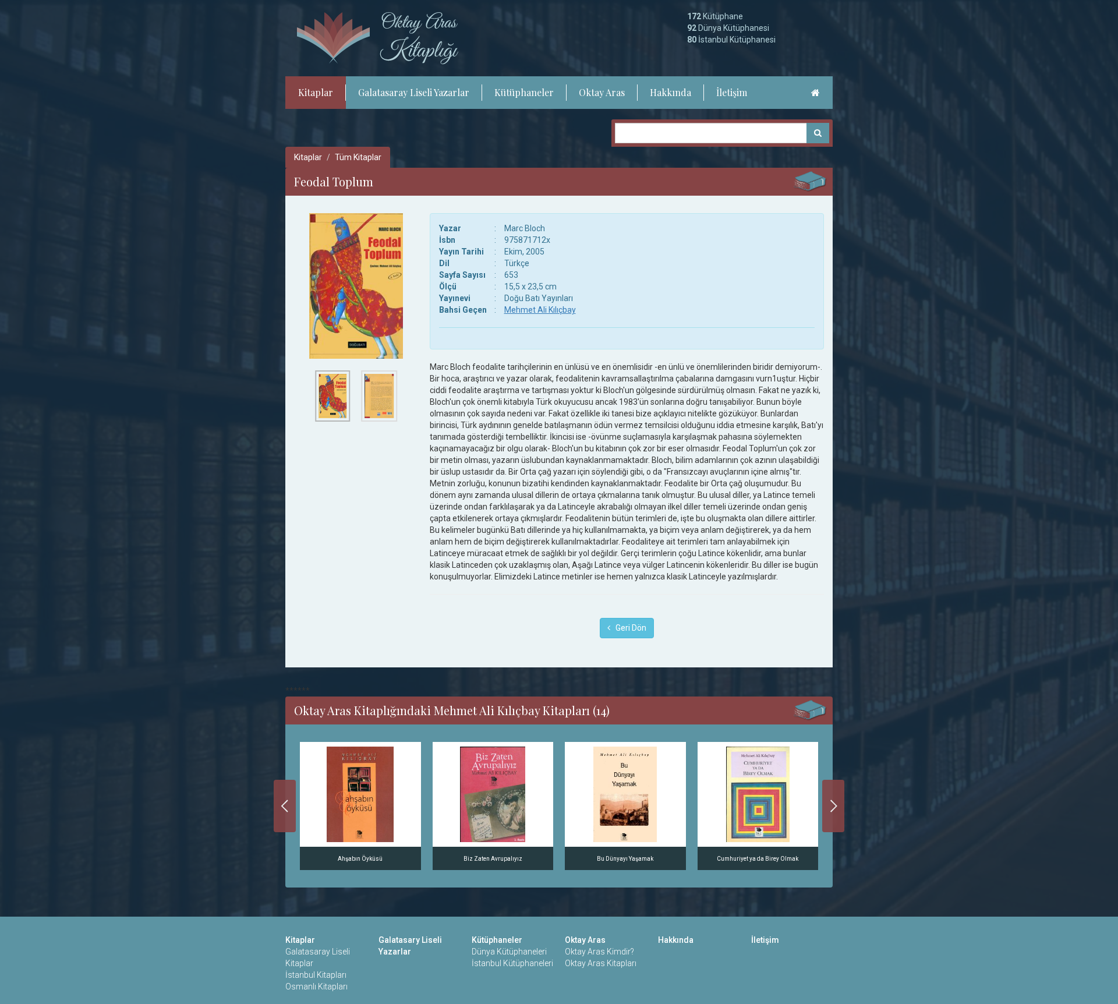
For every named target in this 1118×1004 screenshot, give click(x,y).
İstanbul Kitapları (315, 975)
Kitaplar (315, 92)
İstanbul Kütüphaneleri (512, 963)
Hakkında (670, 92)
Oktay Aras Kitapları (600, 963)
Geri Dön (628, 627)
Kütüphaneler (524, 92)
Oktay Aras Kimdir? (599, 951)
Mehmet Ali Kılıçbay (540, 309)
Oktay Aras (602, 92)
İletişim (731, 92)
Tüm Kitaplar (358, 157)
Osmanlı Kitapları (316, 986)
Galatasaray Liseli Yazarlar (413, 92)
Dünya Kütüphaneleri (509, 951)
